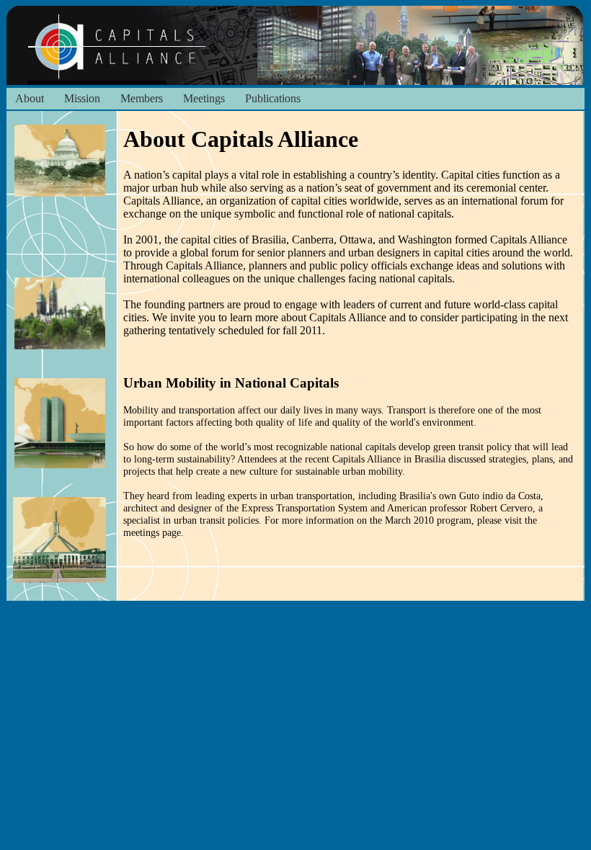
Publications (273, 98)
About (29, 98)
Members (141, 98)
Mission (82, 98)
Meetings (204, 98)
